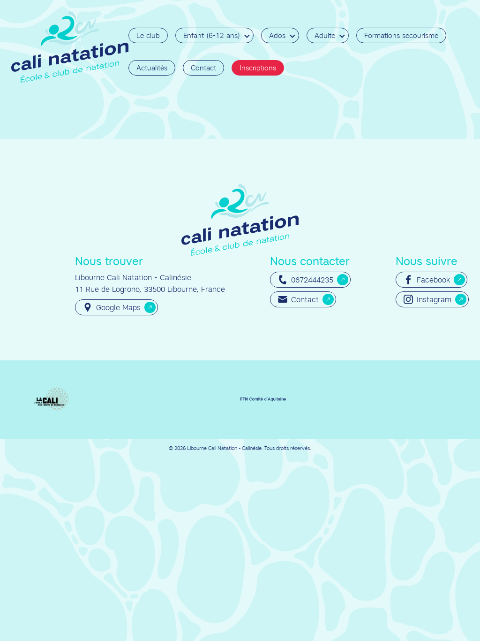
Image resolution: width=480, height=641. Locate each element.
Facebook (433, 279)
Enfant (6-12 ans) (211, 35)
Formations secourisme (401, 35)
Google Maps (118, 307)
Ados (277, 35)
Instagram (434, 299)
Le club (148, 35)
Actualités (151, 67)
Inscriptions (258, 67)
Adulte (325, 35)
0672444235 (312, 279)
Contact (203, 67)
